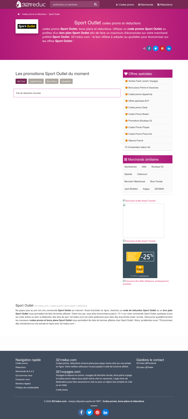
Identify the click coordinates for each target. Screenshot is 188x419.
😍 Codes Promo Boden (137, 114)
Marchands (146, 4)
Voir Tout (21, 81)
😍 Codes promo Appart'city (138, 94)
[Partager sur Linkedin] (169, 48)
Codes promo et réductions (34, 14)
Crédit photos (62, 389)
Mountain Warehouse (134, 181)
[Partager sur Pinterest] (163, 48)
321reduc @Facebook (146, 363)
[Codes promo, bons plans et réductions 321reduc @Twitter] (89, 413)
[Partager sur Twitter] (156, 48)
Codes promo (126, 4)
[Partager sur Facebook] (149, 48)
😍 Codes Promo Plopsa (137, 127)
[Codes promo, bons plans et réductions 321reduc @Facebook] (81, 413)
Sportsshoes (130, 166)
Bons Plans (52, 81)
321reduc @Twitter (144, 367)
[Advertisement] (41, 125)
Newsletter (66, 81)
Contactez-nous (23, 379)
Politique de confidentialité (27, 387)
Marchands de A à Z (25, 371)
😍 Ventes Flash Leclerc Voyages (141, 81)
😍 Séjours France (134, 140)
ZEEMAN (159, 188)
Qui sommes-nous (24, 375)
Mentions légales (23, 383)
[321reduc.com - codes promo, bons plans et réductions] (30, 3)
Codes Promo (36, 81)
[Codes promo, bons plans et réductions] (107, 32)
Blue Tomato (156, 181)
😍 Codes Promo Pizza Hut (138, 133)
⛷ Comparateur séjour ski (137, 147)
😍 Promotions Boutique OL (138, 120)
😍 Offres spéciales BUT (137, 100)
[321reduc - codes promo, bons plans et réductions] (105, 413)
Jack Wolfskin (131, 188)
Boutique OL (158, 166)
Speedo (128, 174)
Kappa (146, 188)
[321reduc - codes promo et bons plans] (97, 413)
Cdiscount (142, 174)
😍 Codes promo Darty (136, 107)
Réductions (165, 4)
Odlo (144, 166)
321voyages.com (68, 371)
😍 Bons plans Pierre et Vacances (141, 87)
